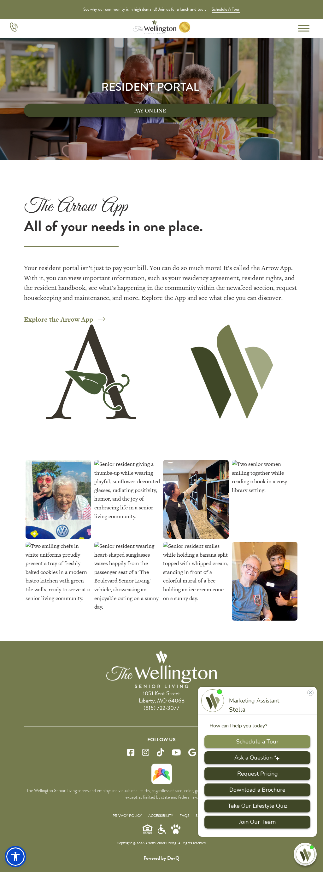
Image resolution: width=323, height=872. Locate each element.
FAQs (184, 815)
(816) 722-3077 (161, 707)
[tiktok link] (160, 752)
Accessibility (160, 815)
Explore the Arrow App (58, 319)
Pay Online (150, 110)
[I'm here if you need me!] (305, 854)
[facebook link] (130, 752)
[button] (15, 856)
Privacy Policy (127, 815)
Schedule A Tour (226, 9)
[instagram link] (145, 752)
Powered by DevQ (161, 858)
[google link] (192, 752)
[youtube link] (176, 752)
